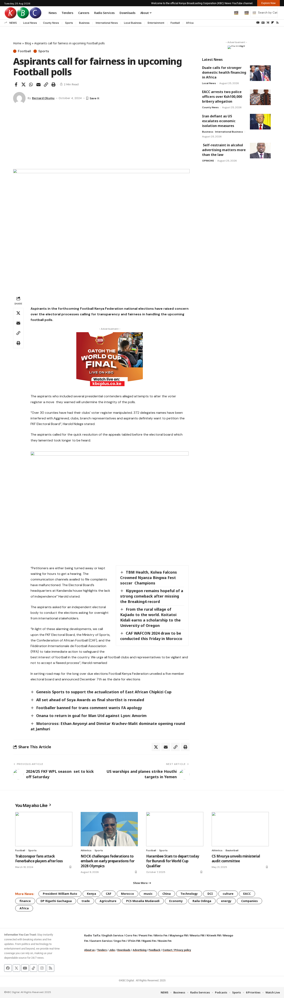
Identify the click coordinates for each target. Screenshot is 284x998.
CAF (108, 894)
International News (107, 22)
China (166, 894)
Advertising (139, 950)
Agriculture (108, 901)
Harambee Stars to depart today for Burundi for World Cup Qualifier (172, 861)
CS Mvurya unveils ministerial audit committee (236, 859)
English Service (112, 935)
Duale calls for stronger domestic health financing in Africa (224, 72)
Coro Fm (131, 935)
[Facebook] (8, 968)
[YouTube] (258, 22)
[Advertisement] (101, 138)
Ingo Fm (120, 941)
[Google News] (263, 22)
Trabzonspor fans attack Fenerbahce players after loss (39, 859)
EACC (247, 894)
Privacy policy (182, 950)
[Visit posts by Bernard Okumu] (19, 98)
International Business (229, 131)
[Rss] (277, 22)
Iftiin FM (134, 941)
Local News (30, 22)
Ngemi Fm (149, 941)
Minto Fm (160, 935)
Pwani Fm (145, 935)
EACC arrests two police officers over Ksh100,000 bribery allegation (222, 96)
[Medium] (267, 22)
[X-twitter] (16, 968)
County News (51, 22)
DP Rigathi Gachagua (56, 901)
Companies (249, 901)
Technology (189, 894)
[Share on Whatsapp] (31, 84)
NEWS (13, 22)
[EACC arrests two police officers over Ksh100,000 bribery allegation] (260, 97)
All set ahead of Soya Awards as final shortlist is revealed (90, 699)
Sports (69, 22)
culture (228, 894)
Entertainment (156, 22)
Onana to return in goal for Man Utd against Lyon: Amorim (91, 715)
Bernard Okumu (43, 98)
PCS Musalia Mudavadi (142, 901)
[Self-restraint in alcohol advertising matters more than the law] (260, 150)
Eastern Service (101, 941)
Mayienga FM (179, 935)
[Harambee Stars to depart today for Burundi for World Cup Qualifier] (174, 829)
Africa (190, 22)
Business (84, 22)
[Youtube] (25, 968)
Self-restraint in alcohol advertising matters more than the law (224, 150)
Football (175, 22)
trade (85, 901)
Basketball (232, 850)
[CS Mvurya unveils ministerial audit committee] (240, 829)
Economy (176, 901)
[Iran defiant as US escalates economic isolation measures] (260, 121)
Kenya (91, 894)
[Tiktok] (33, 968)
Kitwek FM (214, 935)
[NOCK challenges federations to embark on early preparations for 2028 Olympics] (109, 829)
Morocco (127, 894)
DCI (210, 894)
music (148, 894)
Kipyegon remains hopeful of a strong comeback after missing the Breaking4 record (151, 596)
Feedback (154, 950)
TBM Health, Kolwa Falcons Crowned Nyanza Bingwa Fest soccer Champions (148, 577)
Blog (28, 43)
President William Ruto (60, 894)
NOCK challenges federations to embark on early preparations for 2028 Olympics (107, 861)
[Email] (38, 84)
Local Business (132, 22)
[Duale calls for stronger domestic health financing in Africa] (260, 73)
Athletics (86, 850)
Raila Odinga (202, 901)
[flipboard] (272, 22)
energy (226, 901)
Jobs (112, 950)
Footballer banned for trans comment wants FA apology (89, 707)
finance (25, 901)
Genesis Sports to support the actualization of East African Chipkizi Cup (104, 691)
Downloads (123, 950)
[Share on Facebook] (16, 84)
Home (17, 43)
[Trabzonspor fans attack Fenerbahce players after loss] (43, 829)
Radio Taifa (92, 935)
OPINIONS (208, 160)
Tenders (102, 950)
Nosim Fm (165, 941)
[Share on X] (23, 84)
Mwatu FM (197, 935)
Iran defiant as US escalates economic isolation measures (219, 121)
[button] (227, 12)
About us (89, 950)
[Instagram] (42, 968)
